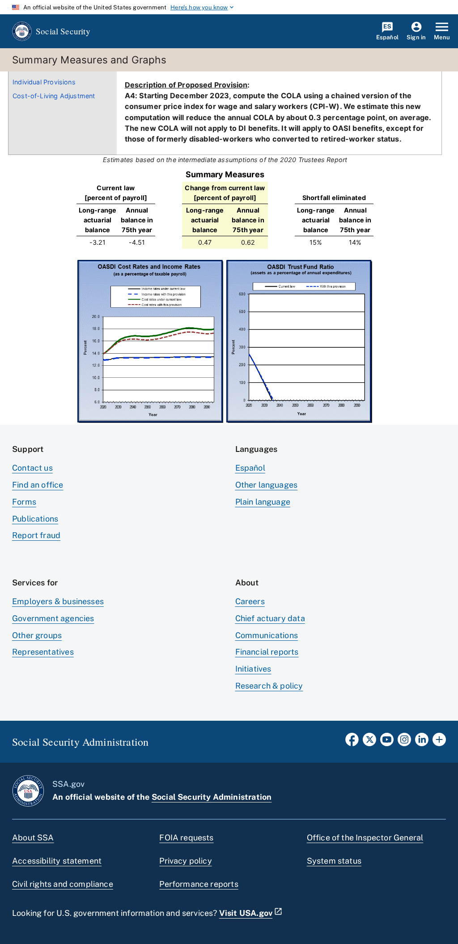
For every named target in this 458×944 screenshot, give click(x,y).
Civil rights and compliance (62, 884)
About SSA (33, 837)
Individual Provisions (44, 82)
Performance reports (198, 884)
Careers (250, 601)
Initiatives (253, 668)
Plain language (263, 501)
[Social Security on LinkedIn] (421, 742)
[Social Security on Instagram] (404, 742)
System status (334, 860)
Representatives (43, 651)
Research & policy (269, 685)
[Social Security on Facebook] (352, 742)
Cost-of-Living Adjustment (54, 96)
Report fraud (36, 535)
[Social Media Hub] (439, 742)
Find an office (38, 484)
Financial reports (267, 651)
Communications (266, 635)
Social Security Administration (211, 797)
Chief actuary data (270, 618)
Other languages (266, 484)
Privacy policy (185, 860)
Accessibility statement (57, 860)
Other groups (37, 635)
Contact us (32, 467)
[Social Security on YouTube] (387, 742)
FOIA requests (186, 837)
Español (250, 467)
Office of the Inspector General (365, 837)
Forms (24, 501)
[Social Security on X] (369, 742)
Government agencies (53, 618)
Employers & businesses (58, 601)
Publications (35, 518)
